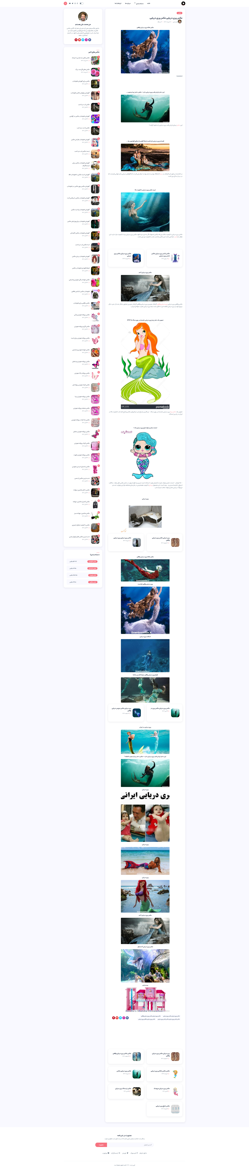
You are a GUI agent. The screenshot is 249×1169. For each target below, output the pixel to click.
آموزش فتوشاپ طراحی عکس (80, 139)
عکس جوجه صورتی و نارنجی (81, 349)
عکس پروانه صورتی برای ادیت (80, 338)
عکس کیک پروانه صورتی (82, 443)
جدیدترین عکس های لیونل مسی (79, 536)
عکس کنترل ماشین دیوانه (81, 501)
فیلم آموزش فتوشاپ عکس (81, 268)
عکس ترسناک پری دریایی (123, 1088)
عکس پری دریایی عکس (124, 1070)
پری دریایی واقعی (162, 304)
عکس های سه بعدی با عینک (81, 57)
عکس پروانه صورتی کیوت (82, 454)
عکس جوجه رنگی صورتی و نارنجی (79, 279)
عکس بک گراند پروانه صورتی (80, 419)
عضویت (101, 1144)
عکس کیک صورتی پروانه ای (81, 384)
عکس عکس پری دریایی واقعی (122, 1053)
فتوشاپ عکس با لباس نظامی (80, 291)
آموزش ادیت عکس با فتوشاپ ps (79, 174)
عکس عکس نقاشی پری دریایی (160, 1070)
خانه (148, 3)
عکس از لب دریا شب (83, 127)
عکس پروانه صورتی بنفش (81, 431)
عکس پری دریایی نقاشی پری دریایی (146, 1019)
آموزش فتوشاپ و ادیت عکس (80, 209)
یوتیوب (104, 1153)
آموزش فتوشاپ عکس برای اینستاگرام (81, 164)
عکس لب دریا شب (84, 104)
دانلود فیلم (143, 1153)
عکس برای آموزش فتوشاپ (81, 81)
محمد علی (175, 22)
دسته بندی (139, 3)
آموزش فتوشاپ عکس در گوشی (80, 116)
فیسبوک (133, 1153)
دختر (178, 125)
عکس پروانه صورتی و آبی (82, 314)
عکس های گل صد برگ (82, 69)
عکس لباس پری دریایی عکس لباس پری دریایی (160, 254)
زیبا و (151, 485)
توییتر (124, 1153)
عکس (179, 13)
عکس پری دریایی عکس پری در (160, 708)
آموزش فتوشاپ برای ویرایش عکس (78, 221)
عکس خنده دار (92, 568)
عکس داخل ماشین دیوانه (82, 489)
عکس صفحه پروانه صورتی (81, 408)
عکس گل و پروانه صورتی (82, 326)
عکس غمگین (93, 582)
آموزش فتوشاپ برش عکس (81, 256)
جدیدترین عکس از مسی (82, 478)
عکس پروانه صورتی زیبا (82, 396)
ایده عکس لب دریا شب (82, 244)
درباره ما (128, 3)
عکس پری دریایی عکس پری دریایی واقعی (150, 1016)
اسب (175, 236)
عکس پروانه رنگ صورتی (82, 373)
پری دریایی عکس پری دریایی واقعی (161, 539)
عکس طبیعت (93, 575)
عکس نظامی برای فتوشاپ (81, 303)
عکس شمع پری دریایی (163, 1105)
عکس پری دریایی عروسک (162, 1088)
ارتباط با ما (118, 3)
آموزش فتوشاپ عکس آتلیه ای (80, 232)
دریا (161, 173)
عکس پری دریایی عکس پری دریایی (122, 254)
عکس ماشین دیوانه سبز (82, 513)
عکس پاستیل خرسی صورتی (81, 466)
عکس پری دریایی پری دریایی (122, 537)
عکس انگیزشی (92, 561)
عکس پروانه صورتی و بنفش (81, 361)
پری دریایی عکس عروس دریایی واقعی (121, 709)
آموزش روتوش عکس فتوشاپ (80, 92)
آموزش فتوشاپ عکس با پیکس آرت (78, 197)
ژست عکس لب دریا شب (82, 151)
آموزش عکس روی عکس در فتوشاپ (78, 186)
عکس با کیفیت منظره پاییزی (81, 524)
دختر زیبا (173, 411)
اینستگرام (114, 1153)
